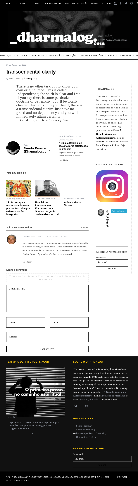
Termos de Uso (83, 477)
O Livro (94, 3)
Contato (106, 3)
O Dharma (20, 3)
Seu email (101, 257)
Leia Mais (63, 160)
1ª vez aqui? (34, 3)
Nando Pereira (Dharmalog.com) (23, 78)
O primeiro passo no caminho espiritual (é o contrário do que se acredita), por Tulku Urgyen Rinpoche (34, 425)
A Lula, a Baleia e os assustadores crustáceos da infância (73, 146)
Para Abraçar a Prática (89, 399)
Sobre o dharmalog (85, 429)
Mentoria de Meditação (76, 3)
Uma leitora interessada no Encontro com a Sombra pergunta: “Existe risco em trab (47, 208)
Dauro (26, 236)
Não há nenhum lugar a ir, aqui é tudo (24, 477)
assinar (112, 269)
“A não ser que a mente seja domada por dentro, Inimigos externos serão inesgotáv (18, 208)
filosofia (11, 417)
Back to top (122, 477)
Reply (29, 262)
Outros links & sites (86, 437)
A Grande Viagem (53, 3)
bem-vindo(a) (63, 477)
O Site (9, 3)
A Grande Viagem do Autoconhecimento (108, 134)
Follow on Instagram (118, 211)
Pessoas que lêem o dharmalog (91, 433)
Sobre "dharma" (84, 425)
